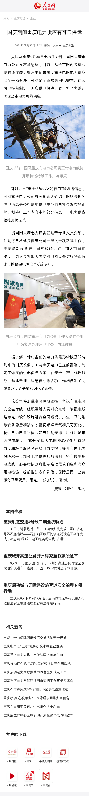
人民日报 (12, 761)
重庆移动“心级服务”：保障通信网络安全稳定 (36, 698)
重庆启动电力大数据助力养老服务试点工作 (35, 672)
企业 (33, 18)
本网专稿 (14, 511)
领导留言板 (62, 761)
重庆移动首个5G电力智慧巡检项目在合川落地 (37, 663)
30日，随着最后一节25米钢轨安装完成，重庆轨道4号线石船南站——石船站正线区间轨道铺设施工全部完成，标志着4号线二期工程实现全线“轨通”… (44, 534)
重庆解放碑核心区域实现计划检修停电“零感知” (38, 715)
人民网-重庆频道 (63, 45)
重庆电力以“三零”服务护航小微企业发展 (33, 646)
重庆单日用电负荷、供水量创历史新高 (32, 706)
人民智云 (29, 785)
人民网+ (28, 761)
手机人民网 (45, 761)
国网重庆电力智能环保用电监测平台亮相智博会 (38, 681)
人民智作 (46, 785)
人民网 (5, 18)
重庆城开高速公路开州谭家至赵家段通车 (41, 556)
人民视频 (12, 785)
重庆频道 (19, 18)
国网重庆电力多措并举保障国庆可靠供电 (33, 655)
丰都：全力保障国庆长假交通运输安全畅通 (35, 637)
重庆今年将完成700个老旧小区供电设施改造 (36, 689)
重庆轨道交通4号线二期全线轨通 (34, 521)
